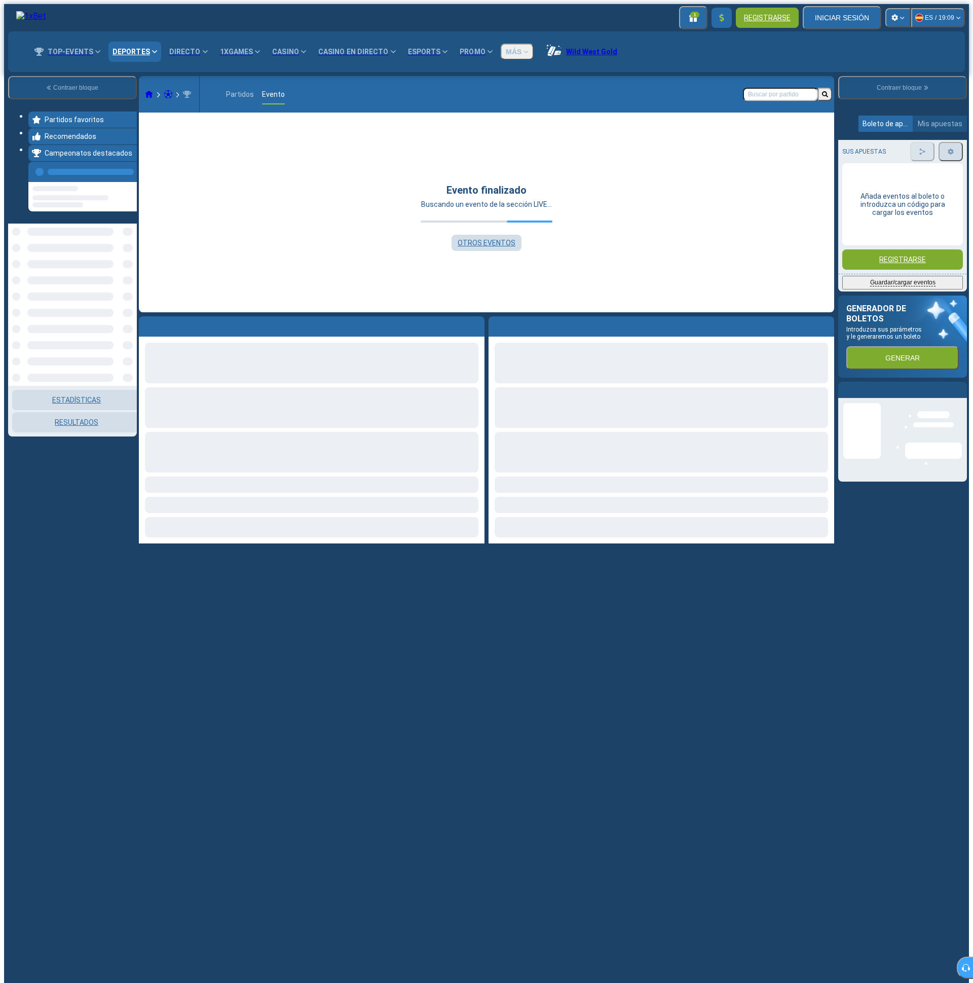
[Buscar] (825, 94)
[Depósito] (722, 18)
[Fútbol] (168, 94)
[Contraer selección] (115, 275)
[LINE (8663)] (149, 94)
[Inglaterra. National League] (187, 94)
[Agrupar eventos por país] (128, 275)
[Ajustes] (898, 17)
